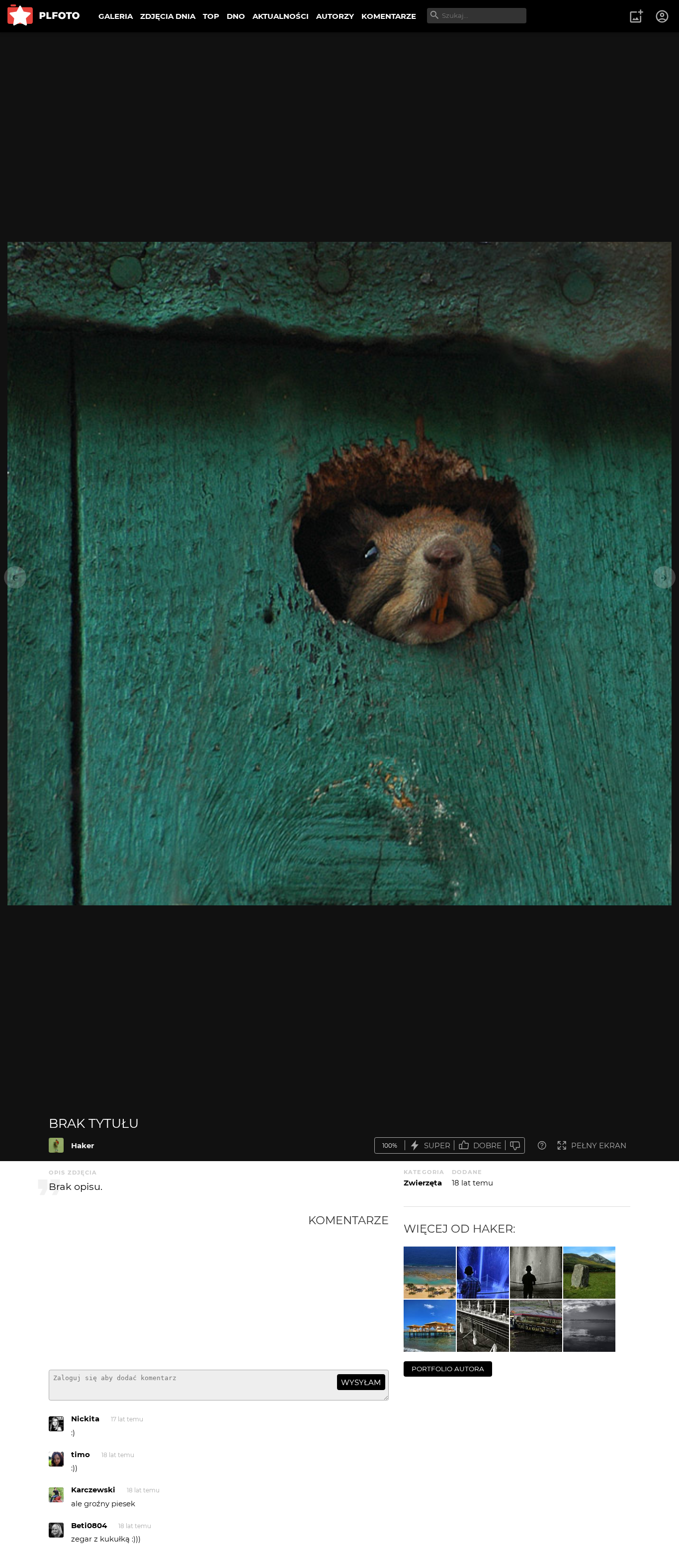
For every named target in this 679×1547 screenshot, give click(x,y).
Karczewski (93, 1489)
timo (80, 1454)
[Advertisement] (178, 1287)
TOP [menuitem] (211, 16)
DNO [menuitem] (236, 16)
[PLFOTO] (43, 16)
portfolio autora (448, 1369)
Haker (82, 1145)
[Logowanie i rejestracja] (662, 16)
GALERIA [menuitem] (115, 16)
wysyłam (361, 1382)
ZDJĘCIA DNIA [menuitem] (167, 16)
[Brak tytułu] (56, 1145)
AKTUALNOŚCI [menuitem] (281, 16)
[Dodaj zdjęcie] (636, 16)
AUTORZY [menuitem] (335, 16)
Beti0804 (89, 1525)
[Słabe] (515, 1145)
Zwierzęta (423, 1182)
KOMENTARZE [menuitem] (388, 16)
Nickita (85, 1418)
